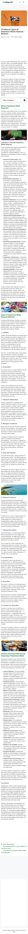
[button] (20, 2)
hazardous (6, 161)
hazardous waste (21, 404)
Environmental (10, 844)
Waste (4, 844)
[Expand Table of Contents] (24, 100)
